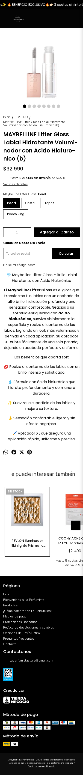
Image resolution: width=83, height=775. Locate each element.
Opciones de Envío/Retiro (21, 633)
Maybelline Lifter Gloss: (24, 194)
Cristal (30, 203)
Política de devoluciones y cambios (28, 627)
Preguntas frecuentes (18, 638)
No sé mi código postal (19, 265)
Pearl (11, 203)
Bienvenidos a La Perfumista (23, 600)
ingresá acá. (67, 763)
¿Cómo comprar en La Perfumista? (27, 611)
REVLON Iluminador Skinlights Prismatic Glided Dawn (27, 543)
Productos (10, 605)
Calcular (66, 253)
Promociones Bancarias (20, 622)
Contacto (9, 644)
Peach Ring (15, 214)
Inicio (7, 594)
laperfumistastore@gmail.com (31, 660)
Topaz (49, 203)
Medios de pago (15, 616)
